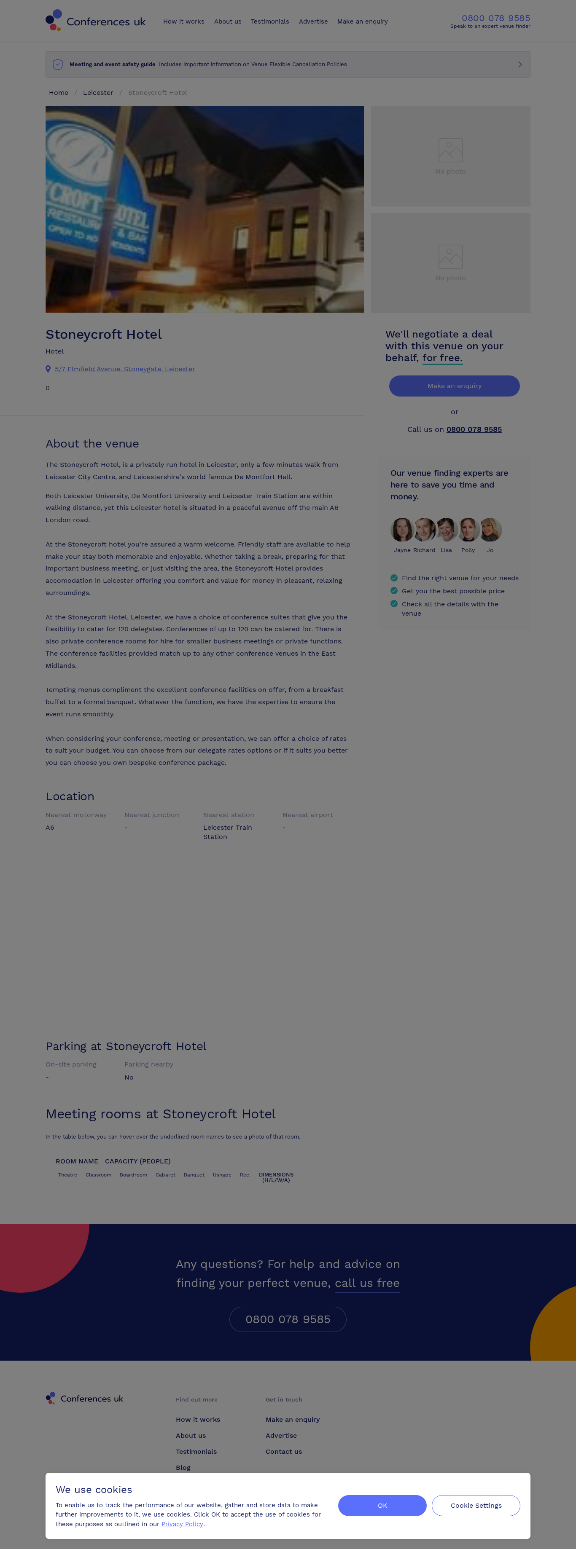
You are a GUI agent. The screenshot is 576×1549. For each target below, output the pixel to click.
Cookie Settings (476, 1505)
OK (383, 1505)
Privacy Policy (182, 1524)
